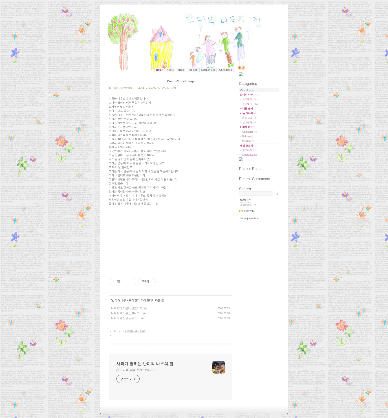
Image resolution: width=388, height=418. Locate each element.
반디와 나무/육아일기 (135, 331)
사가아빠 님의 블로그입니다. (136, 370)
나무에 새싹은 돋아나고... (126, 313)
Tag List (192, 69)
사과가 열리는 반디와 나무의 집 (194, 40)
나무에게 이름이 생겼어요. (127, 308)
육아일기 (134, 300)
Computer (249, 131)
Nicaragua (249, 154)
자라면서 (249, 99)
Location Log (208, 69)
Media (181, 69)
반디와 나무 (119, 300)
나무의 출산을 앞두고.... (125, 318)
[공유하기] (125, 281)
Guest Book (225, 69)
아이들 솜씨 (248, 108)
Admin (243, 218)
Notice (170, 69)
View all (247, 90)
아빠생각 (249, 118)
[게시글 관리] (131, 281)
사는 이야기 (248, 113)
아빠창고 (247, 127)
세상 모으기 (248, 145)
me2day (248, 140)
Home (159, 69)
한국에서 (249, 150)
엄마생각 (249, 122)
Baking (247, 136)
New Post (254, 218)
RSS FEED (249, 211)
